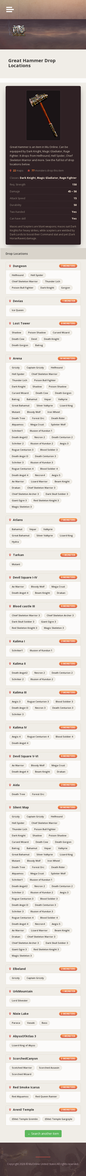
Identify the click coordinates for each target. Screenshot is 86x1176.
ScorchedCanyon (25, 1058)
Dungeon (19, 266)
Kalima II (19, 664)
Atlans (17, 520)
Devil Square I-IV (24, 577)
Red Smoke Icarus (26, 1087)
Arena (17, 358)
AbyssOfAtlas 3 (24, 1036)
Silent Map (20, 807)
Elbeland (19, 969)
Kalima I (18, 641)
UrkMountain (22, 991)
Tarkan (18, 555)
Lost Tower (21, 323)
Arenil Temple (23, 1110)
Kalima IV (19, 727)
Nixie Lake (20, 1014)
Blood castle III (23, 606)
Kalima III (19, 692)
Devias (17, 301)
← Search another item (43, 1134)
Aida (16, 785)
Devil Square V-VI (25, 756)
